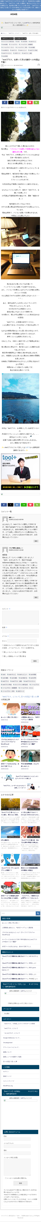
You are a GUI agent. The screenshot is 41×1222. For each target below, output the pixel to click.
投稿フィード (7, 1076)
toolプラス (14, 50)
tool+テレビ (33, 41)
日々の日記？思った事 (20, 38)
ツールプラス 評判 (22, 47)
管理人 (31, 963)
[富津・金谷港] (20, 399)
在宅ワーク (17, 53)
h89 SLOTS (32, 956)
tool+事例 (5, 56)
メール (5, 636)
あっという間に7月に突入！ (11, 923)
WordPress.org (8, 1085)
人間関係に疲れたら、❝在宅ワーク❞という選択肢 (17, 927)
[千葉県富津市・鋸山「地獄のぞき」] (20, 127)
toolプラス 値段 (27, 53)
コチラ (27, 22)
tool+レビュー (23, 50)
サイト (4, 641)
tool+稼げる (6, 50)
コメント (6, 609)
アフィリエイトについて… (11, 1047)
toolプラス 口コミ (7, 53)
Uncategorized (7, 1042)
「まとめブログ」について (11, 1033)
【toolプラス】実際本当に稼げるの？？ (14, 956)
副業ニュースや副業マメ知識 (12, 1056)
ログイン (6, 1071)
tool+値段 (5, 44)
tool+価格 (32, 47)
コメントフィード (8, 1081)
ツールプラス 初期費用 (26, 44)
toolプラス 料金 (33, 50)
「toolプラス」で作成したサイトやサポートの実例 (19, 1023)
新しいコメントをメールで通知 (15, 652)
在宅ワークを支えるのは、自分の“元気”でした (16, 946)
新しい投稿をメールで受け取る (15, 656)
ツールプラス (14, 44)
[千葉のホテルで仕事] (20, 232)
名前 (4, 627)
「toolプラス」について (7, 38)
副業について (7, 1052)
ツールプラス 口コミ (8, 47)
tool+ (18, 41)
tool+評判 (25, 41)
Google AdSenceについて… (12, 1038)
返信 (36, 541)
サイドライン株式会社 (8, 41)
